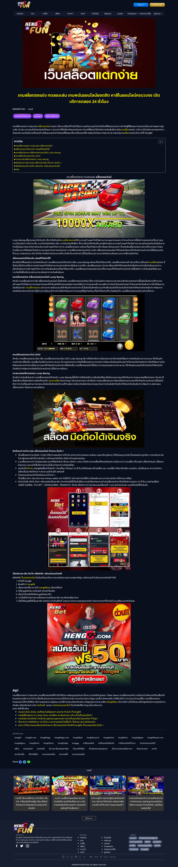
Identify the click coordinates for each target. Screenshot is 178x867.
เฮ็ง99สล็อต (33, 754)
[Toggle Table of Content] (159, 141)
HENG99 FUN (19, 109)
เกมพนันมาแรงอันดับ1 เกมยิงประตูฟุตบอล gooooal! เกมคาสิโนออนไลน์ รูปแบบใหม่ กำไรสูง (57, 718)
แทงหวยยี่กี (63, 754)
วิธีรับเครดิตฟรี (52, 116)
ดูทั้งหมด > (89, 818)
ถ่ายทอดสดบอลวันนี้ (61, 705)
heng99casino (93, 737)
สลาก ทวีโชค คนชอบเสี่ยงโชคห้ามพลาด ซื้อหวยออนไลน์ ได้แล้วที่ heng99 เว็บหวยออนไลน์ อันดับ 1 (60, 725)
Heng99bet (112, 701)
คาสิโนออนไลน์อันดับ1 (106, 743)
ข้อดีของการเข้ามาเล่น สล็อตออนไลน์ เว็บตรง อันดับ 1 (38, 162)
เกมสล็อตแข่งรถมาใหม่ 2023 (28, 155)
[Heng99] (73, 4)
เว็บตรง (30, 468)
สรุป (17, 169)
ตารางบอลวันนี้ (136, 841)
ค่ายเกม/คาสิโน (145, 13)
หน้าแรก (20, 13)
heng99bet (44, 587)
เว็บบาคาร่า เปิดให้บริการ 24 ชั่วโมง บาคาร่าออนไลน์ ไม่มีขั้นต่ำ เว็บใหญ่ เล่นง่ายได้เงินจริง (56, 721)
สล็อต (57, 13)
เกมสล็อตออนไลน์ (68, 240)
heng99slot (49, 743)
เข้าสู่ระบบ (140, 5)
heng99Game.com (155, 737)
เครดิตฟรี (40, 705)
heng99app (45, 737)
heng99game (137, 737)
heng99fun (123, 737)
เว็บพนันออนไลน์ (28, 577)
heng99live (34, 743)
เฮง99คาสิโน (19, 754)
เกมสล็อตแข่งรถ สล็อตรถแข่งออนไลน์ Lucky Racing (38, 152)
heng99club (109, 737)
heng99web (63, 743)
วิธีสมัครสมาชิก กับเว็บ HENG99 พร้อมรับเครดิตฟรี (38, 166)
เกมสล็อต (125, 129)
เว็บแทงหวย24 (142, 748)
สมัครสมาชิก (157, 5)
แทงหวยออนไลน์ (78, 754)
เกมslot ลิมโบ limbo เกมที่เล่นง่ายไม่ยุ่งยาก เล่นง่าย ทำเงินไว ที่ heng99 (49, 711)
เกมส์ (83, 13)
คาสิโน (45, 13)
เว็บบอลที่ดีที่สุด (79, 748)
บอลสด (120, 13)
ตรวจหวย (134, 849)
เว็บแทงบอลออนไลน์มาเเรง (122, 748)
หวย (32, 13)
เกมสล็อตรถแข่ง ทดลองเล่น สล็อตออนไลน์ (34, 145)
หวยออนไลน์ (28, 748)
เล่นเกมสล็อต (54, 380)
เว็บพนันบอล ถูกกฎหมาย (98, 748)
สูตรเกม (157, 13)
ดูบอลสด (38, 116)
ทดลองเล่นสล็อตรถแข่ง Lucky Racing (32, 159)
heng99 (31, 584)
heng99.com (30, 737)
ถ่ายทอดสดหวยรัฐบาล (148, 838)
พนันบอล (107, 13)
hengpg (75, 743)
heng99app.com (62, 737)
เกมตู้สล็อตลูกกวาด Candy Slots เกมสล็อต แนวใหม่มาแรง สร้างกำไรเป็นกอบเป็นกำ (55, 715)
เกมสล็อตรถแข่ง (32, 287)
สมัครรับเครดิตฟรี (22, 116)
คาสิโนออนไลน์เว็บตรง (127, 743)
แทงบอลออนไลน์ (48, 754)
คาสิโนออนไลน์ (88, 743)
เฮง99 (154, 748)
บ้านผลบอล (132, 13)
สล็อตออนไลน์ (44, 126)
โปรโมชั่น (95, 13)
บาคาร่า (70, 13)
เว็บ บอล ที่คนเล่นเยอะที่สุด (59, 748)
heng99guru (20, 743)
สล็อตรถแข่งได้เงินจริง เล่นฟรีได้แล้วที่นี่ (33, 149)
